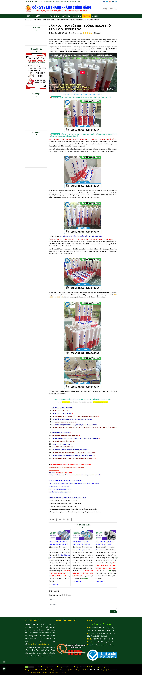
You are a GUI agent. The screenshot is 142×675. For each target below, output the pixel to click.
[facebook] (104, 1)
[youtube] (110, 1)
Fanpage (36, 94)
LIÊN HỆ (95, 16)
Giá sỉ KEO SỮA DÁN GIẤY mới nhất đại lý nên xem (82, 543)
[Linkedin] (64, 519)
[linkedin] (116, 1)
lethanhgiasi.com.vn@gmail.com (69, 1)
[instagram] (113, 1)
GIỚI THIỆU (65, 16)
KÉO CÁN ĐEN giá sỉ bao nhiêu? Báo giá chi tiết (105, 543)
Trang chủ (28, 20)
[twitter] (107, 1)
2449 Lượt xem (76, 33)
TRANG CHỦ (54, 16)
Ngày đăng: (54, 33)
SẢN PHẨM (77, 16)
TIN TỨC (86, 16)
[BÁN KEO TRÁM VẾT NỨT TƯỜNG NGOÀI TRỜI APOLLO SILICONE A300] (62, 8)
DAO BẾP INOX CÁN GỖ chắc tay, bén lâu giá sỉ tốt (58, 543)
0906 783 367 (39, 1)
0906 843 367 (50, 1)
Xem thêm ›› (53, 584)
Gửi (113, 612)
